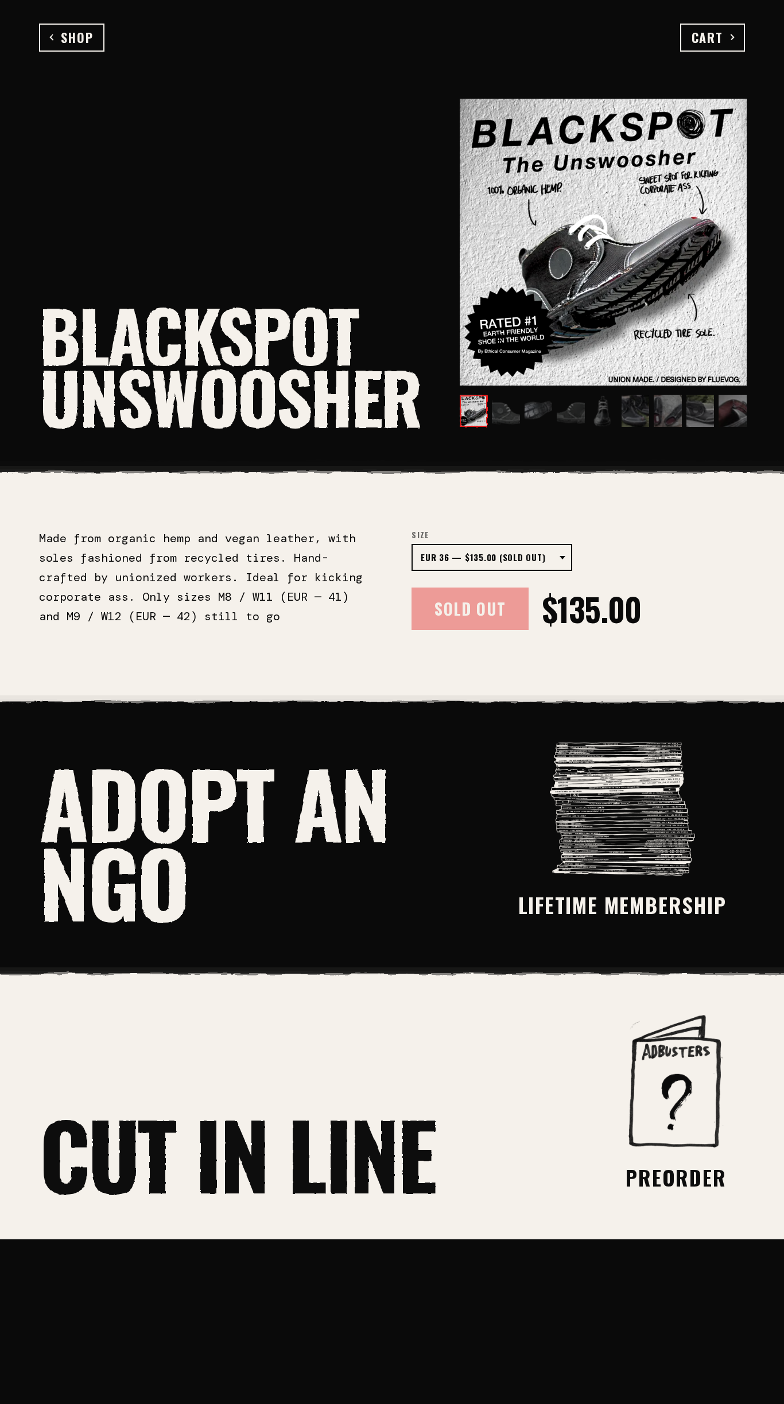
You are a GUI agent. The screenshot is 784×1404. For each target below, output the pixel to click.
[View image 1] (473, 411)
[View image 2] (505, 411)
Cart (707, 37)
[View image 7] (667, 411)
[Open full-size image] (603, 242)
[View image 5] (603, 411)
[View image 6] (635, 411)
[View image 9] (732, 411)
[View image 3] (538, 411)
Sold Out (470, 608)
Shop (77, 37)
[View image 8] (700, 411)
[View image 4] (570, 411)
